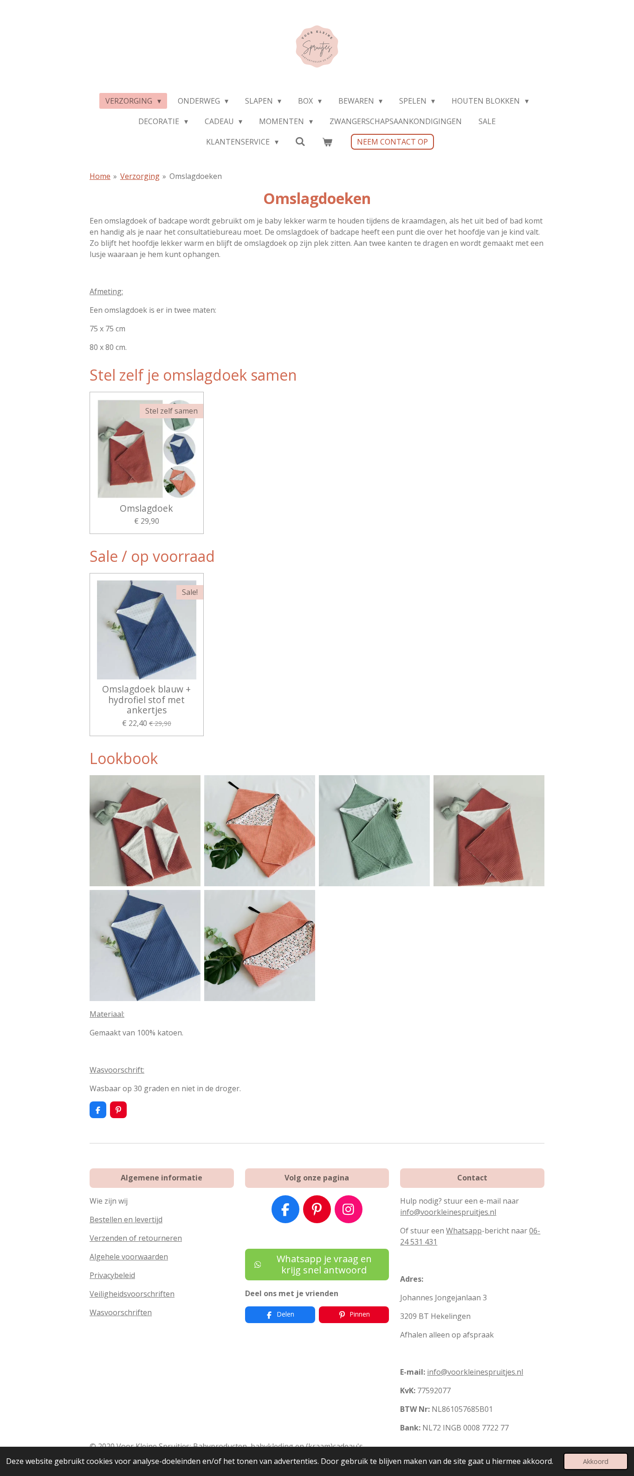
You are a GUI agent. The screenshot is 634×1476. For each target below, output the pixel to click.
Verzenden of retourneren (136, 1238)
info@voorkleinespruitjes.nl (448, 1212)
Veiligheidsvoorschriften (132, 1294)
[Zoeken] (300, 141)
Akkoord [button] (595, 1461)
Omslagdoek (146, 508)
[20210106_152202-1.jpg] (374, 830)
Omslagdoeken (195, 176)
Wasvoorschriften (121, 1312)
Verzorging (140, 176)
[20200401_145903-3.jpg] (259, 945)
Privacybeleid (112, 1275)
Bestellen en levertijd (126, 1219)
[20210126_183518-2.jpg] (145, 830)
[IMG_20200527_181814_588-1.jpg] (145, 945)
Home (100, 176)
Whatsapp (464, 1231)
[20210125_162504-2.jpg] (489, 830)
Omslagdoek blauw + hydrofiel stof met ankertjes (146, 699)
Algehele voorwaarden (129, 1257)
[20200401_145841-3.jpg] (259, 830)
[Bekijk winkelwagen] (327, 142)
